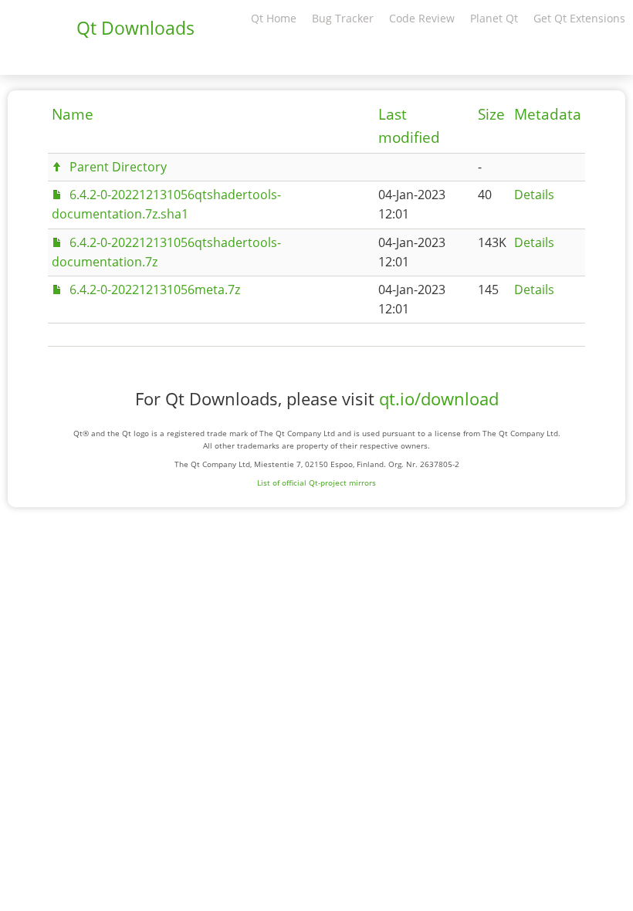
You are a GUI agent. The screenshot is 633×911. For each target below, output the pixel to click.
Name (72, 114)
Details (534, 194)
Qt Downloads (135, 27)
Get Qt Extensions (579, 18)
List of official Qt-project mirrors (316, 482)
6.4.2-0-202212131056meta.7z (154, 289)
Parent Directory (118, 166)
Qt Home (273, 18)
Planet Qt (494, 18)
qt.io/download (439, 399)
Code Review (422, 18)
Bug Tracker (343, 18)
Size (491, 114)
